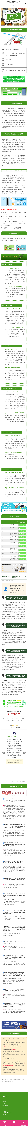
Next (24, 753)
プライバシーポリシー (6, 1107)
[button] (25, 559)
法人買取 (4, 1103)
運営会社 (4, 1098)
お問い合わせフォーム (6, 1114)
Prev (3, 753)
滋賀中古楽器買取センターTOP (14, 4)
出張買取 (4, 1101)
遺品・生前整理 (5, 1105)
